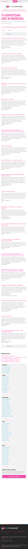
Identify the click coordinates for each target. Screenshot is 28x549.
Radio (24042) (5, 390)
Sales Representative (7, 99)
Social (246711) (5, 379)
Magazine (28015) (6, 388)
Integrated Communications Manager (12, 285)
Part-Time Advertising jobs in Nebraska (10, 360)
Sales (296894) (5, 403)
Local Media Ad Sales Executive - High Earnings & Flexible (12, 331)
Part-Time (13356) (6, 368)
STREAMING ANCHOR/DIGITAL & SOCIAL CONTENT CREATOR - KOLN (12, 130)
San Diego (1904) (5, 454)
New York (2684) (5, 447)
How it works (13, 9)
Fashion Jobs (4, 548)
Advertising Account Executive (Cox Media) (13, 300)
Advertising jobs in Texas (20, 357)
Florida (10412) (5, 425)
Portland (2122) (5, 451)
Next (4, 33)
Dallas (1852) (5, 456)
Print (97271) (5, 384)
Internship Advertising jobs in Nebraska (10, 361)
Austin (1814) (5, 458)
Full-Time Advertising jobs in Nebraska (10, 358)
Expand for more (7, 394)
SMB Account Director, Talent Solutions (12, 114)
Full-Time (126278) (6, 367)
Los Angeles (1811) (6, 460)
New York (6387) (5, 429)
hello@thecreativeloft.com (6, 538)
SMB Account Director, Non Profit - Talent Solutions (13, 84)
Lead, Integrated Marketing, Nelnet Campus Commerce (14, 224)
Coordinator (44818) (6, 412)
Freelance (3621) (5, 372)
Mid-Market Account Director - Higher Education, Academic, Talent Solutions (12, 270)
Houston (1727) (5, 464)
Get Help (19, 531)
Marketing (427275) (6, 399)
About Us (19, 9)
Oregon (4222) (5, 436)
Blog (23, 9)
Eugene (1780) (5, 462)
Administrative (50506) (7, 410)
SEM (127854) (5, 383)
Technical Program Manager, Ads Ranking (13, 38)
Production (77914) (6, 408)
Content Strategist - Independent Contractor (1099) (10, 240)
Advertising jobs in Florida (7, 357)
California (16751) (6, 423)
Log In (20, 1)
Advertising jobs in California (8, 355)
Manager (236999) (6, 405)
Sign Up (15, 1)
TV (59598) (4, 386)
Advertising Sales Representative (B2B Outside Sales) (12, 175)
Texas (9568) (4, 427)
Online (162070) (5, 381)
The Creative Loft (14, 7)
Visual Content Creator (8, 191)
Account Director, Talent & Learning (11, 53)
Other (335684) (5, 377)
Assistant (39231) (6, 414)
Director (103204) (6, 407)
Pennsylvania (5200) (6, 434)
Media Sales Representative (9, 68)
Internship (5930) (6, 370)
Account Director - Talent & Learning (12, 160)
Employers (4, 1)
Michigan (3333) (5, 440)
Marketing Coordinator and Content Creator (11, 207)
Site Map (3, 531)
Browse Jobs (6, 9)
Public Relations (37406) (7, 416)
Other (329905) (5, 401)
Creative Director (6, 316)
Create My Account (14, 476)
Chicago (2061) (5, 453)
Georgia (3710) (5, 438)
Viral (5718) (4, 392)
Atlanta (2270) (5, 449)
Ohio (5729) (4, 431)
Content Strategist (6, 145)
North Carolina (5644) (7, 432)
